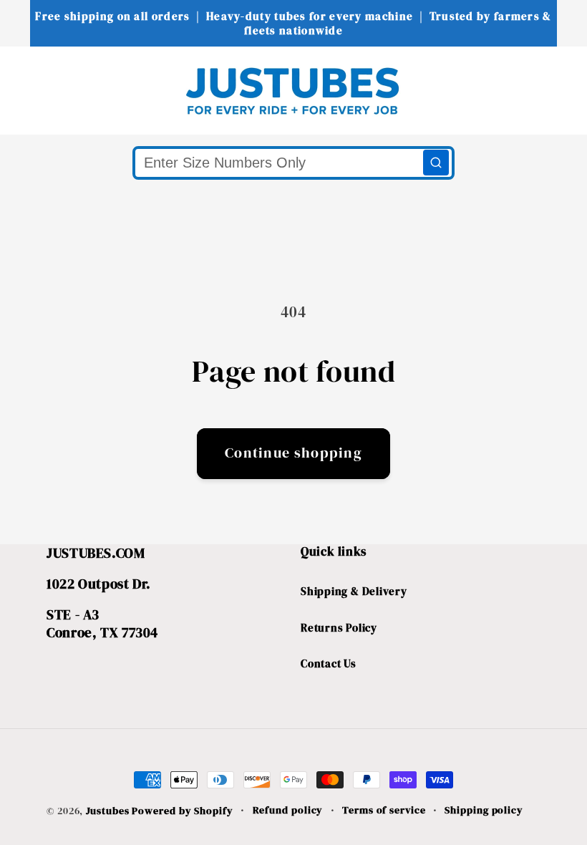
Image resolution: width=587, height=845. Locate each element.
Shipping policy (484, 810)
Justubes (107, 810)
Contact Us (328, 663)
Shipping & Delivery (354, 591)
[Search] (436, 162)
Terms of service (384, 810)
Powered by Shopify (182, 810)
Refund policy (288, 810)
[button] (39, 89)
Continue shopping (293, 453)
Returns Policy (339, 627)
